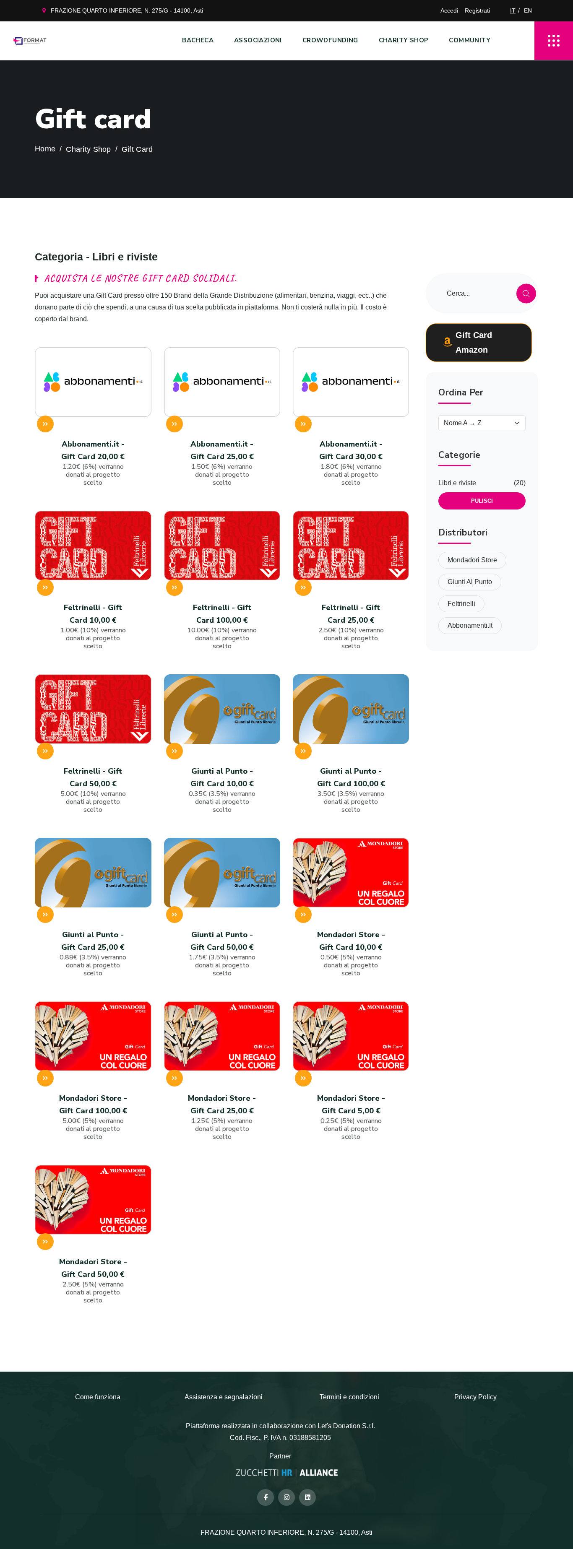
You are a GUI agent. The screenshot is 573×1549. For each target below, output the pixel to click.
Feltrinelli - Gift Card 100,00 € (222, 627)
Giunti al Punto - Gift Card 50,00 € (222, 954)
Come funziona (97, 1397)
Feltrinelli (461, 603)
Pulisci (482, 501)
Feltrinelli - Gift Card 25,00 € (351, 627)
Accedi (449, 10)
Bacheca (198, 40)
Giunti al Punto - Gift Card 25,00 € (93, 954)
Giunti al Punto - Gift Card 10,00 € (222, 790)
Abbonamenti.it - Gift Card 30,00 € (351, 463)
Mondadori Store (472, 560)
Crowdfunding (330, 40)
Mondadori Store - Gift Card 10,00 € (351, 954)
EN (528, 10)
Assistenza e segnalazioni (224, 1397)
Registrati (477, 10)
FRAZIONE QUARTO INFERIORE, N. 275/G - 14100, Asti (127, 10)
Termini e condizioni (349, 1397)
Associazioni (258, 40)
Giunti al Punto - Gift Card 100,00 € (351, 790)
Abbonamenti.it (470, 625)
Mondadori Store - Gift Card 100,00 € (93, 1117)
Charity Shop (404, 40)
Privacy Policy (475, 1397)
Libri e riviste (457, 482)
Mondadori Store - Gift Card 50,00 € (93, 1281)
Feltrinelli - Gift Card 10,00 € (93, 627)
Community (469, 40)
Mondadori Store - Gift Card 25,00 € (222, 1117)
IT (513, 10)
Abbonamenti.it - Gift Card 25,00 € (222, 463)
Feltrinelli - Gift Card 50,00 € (93, 790)
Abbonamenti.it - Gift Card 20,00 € (93, 463)
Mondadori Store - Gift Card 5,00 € (351, 1117)
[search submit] (526, 293)
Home (45, 149)
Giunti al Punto (470, 581)
